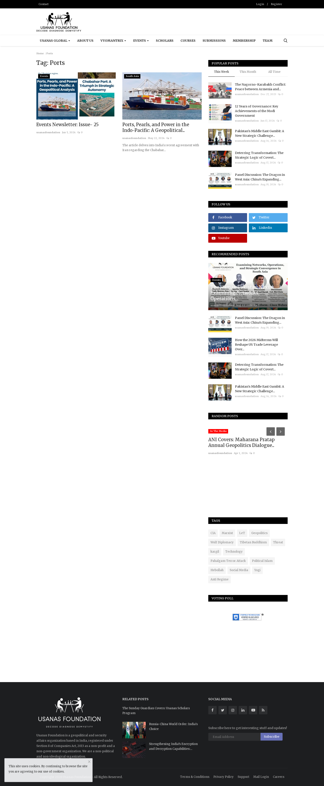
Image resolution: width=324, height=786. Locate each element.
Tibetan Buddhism (253, 542)
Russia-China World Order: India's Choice (173, 726)
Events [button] (140, 41)
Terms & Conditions (194, 777)
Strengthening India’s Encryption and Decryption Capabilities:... (173, 746)
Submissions (214, 41)
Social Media (239, 570)
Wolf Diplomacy (222, 542)
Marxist (227, 533)
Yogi (257, 570)
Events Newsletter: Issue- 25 (67, 124)
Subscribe (271, 737)
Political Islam (262, 561)
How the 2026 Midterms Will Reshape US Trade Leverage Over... (256, 344)
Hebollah (216, 570)
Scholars (164, 41)
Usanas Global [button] (54, 41)
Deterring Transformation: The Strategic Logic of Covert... (259, 155)
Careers (278, 777)
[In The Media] (218, 428)
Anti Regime (219, 579)
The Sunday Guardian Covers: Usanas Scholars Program (156, 710)
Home (40, 53)
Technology (234, 551)
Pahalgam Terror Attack (228, 561)
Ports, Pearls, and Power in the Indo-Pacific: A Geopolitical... (155, 127)
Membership (244, 41)
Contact (43, 4)
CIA (213, 533)
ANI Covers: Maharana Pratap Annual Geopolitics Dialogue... (241, 442)
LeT (242, 533)
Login (260, 4)
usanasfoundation (48, 132)
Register (276, 4)
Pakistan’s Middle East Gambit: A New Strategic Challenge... (259, 133)
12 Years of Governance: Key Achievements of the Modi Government (256, 111)
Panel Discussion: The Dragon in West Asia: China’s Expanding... (260, 177)
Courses (188, 41)
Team (267, 41)
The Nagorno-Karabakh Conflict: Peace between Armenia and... (260, 87)
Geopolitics (259, 533)
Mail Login (261, 777)
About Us (85, 41)
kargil (214, 551)
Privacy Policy (223, 777)
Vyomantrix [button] (112, 41)
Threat (278, 542)
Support (243, 777)
